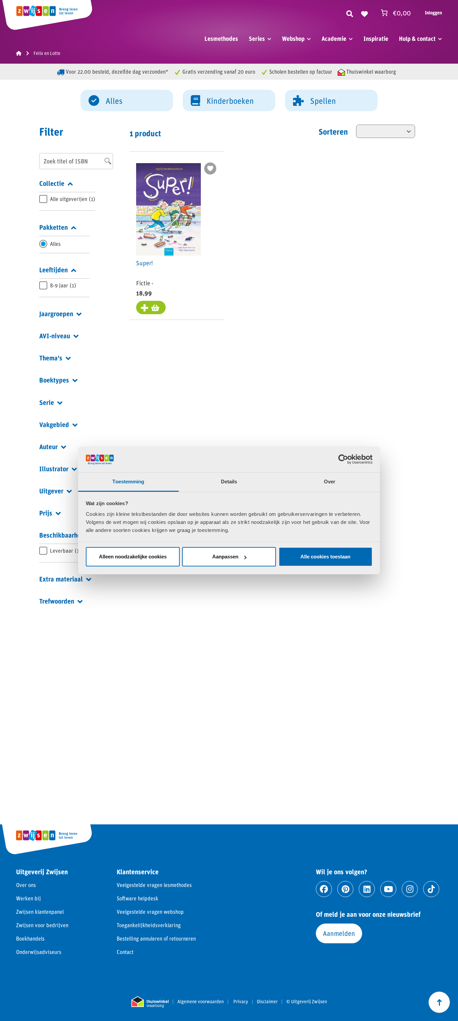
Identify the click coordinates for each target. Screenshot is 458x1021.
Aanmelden (339, 933)
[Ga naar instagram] (410, 889)
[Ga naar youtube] (388, 889)
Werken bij (28, 898)
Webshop (293, 39)
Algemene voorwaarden (200, 1002)
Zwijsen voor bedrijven (42, 925)
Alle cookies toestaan (325, 556)
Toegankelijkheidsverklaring (149, 925)
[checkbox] (67, 199)
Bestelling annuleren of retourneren (156, 938)
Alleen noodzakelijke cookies (133, 556)
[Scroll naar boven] (439, 1002)
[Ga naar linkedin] (367, 889)
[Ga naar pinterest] (345, 889)
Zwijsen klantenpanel (40, 911)
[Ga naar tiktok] (431, 889)
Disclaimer (267, 1002)
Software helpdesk (137, 898)
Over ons (26, 884)
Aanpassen (225, 556)
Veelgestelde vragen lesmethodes (154, 884)
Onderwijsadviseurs (38, 951)
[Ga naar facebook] (324, 889)
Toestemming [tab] (128, 481)
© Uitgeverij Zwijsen (306, 1002)
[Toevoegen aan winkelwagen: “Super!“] (151, 307)
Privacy (240, 1002)
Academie (334, 39)
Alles (114, 100)
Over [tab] (329, 481)
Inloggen (433, 12)
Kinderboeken (230, 100)
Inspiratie (375, 39)
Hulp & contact (417, 39)
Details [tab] (229, 481)
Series (257, 39)
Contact (125, 951)
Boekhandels (30, 938)
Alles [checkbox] (55, 243)
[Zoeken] (349, 13)
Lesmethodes (221, 39)
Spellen (323, 100)
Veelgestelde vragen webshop (150, 911)
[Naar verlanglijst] (364, 13)
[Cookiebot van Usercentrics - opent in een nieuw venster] (343, 459)
